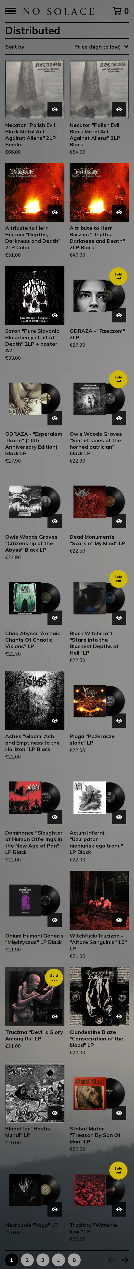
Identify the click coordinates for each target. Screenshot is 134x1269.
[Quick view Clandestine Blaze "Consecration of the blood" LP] (119, 1016)
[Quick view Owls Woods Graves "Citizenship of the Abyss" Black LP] (54, 521)
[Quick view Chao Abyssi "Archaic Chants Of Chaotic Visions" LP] (54, 618)
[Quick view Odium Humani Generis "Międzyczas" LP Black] (54, 920)
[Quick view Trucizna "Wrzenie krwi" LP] (119, 1209)
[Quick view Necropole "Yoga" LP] (54, 1209)
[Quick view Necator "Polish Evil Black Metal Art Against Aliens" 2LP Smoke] (54, 109)
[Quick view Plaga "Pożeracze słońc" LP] (119, 720)
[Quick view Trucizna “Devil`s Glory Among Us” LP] (54, 1016)
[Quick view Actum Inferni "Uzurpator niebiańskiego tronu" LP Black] (119, 817)
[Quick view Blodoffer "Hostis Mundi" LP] (54, 1113)
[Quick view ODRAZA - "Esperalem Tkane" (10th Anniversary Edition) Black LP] (54, 418)
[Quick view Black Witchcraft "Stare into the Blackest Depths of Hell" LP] (119, 618)
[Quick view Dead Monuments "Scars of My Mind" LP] (119, 521)
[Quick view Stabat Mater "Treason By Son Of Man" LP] (119, 1113)
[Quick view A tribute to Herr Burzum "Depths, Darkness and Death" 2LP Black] (119, 212)
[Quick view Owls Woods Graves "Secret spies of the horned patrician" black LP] (119, 418)
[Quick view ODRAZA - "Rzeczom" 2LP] (119, 315)
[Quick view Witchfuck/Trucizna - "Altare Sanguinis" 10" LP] (119, 920)
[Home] (58, 11)
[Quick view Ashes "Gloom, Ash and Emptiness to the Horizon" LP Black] (54, 720)
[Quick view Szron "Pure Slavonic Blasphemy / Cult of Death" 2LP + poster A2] (54, 315)
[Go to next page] (125, 1259)
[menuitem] (67, 46)
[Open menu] (10, 11)
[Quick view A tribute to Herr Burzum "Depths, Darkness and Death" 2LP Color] (54, 212)
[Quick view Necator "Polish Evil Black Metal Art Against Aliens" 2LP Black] (119, 109)
